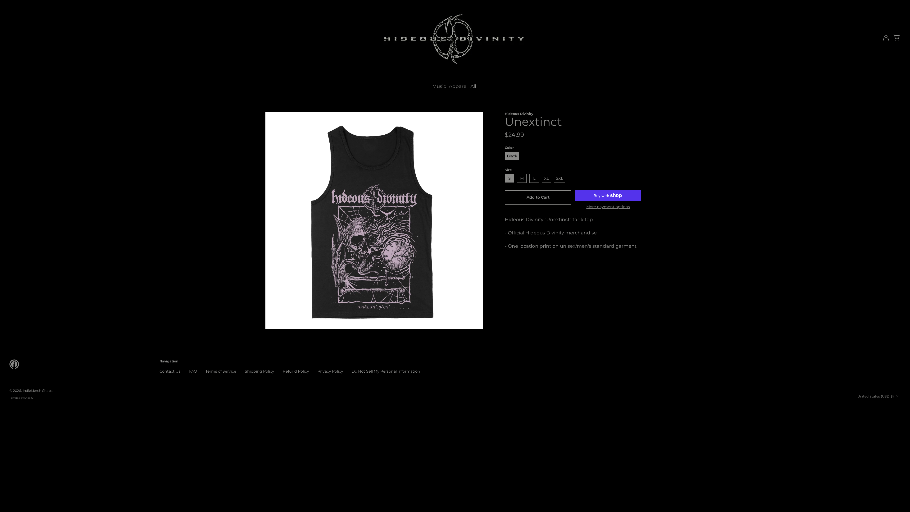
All (473, 86)
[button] (896, 37)
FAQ (193, 371)
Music (439, 86)
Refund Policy (296, 371)
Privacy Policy (330, 371)
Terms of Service (220, 371)
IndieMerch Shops (37, 391)
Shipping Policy (259, 371)
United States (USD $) (876, 396)
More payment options (608, 207)
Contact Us (170, 371)
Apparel (458, 86)
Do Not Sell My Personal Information (386, 371)
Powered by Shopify (21, 397)
